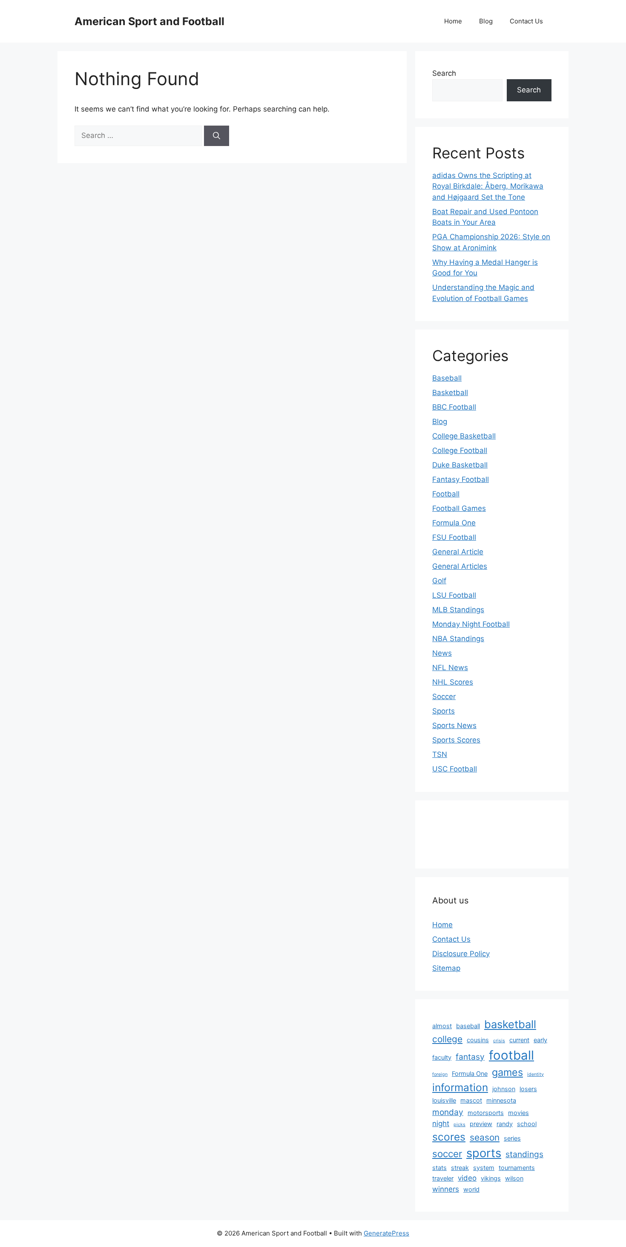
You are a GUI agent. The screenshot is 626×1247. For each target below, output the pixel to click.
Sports (443, 711)
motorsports (486, 1112)
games (507, 1072)
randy (505, 1123)
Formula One (454, 523)
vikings (491, 1178)
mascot (471, 1100)
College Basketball (464, 436)
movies (518, 1112)
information (460, 1087)
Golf (439, 580)
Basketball (450, 392)
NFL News (450, 667)
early (540, 1039)
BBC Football (454, 407)
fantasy (470, 1057)
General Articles (459, 566)
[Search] (216, 136)
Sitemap (446, 968)
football (511, 1055)
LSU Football (454, 595)
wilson (514, 1178)
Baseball (447, 378)
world (471, 1189)
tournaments (517, 1167)
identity (535, 1074)
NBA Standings (458, 638)
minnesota (501, 1100)
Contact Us (526, 21)
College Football (459, 450)
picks (459, 1124)
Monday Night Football (471, 624)
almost (442, 1025)
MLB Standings (458, 609)
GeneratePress (386, 1233)
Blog (486, 21)
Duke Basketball (460, 465)
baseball (468, 1025)
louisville (444, 1100)
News (442, 653)
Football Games (459, 508)
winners (445, 1189)
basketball (510, 1024)
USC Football (454, 769)
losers (528, 1088)
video (467, 1178)
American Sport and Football (149, 21)
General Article (457, 552)
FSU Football (454, 537)
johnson (503, 1088)
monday (447, 1112)
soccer (447, 1153)
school (527, 1123)
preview (481, 1123)
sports (483, 1153)
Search (444, 73)
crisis (499, 1040)
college (447, 1039)
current (519, 1039)
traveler (443, 1178)
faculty (441, 1057)
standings (524, 1154)
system (483, 1167)
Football (445, 494)
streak (460, 1167)
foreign (440, 1074)
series (512, 1138)
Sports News (454, 725)
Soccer (444, 696)
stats (439, 1167)
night (440, 1123)
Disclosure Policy (461, 953)
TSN (439, 754)
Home (453, 21)
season (485, 1137)
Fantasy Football (460, 479)
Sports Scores (456, 740)
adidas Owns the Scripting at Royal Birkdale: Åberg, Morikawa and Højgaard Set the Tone (487, 186)
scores (448, 1136)
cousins (478, 1039)
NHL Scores (452, 682)
